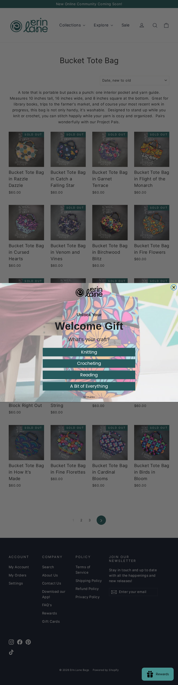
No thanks (89, 396)
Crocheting (89, 363)
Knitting (89, 352)
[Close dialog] (173, 287)
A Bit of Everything (89, 386)
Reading (89, 375)
